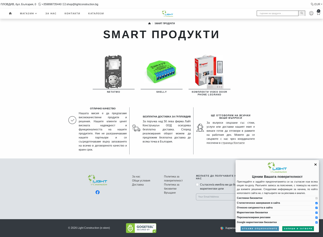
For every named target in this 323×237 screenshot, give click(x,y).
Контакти (72, 13)
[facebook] (98, 192)
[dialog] (277, 196)
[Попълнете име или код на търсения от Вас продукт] (301, 13)
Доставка (138, 184)
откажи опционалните (260, 229)
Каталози (96, 13)
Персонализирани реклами (253, 217)
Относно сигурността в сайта (255, 207)
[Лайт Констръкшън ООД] (97, 181)
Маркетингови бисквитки (252, 212)
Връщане (170, 192)
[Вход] (311, 13)
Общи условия (141, 180)
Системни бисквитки (249, 197)
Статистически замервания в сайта (258, 202)
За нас (51, 13)
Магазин (27, 13)
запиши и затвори (298, 229)
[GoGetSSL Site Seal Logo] (141, 227)
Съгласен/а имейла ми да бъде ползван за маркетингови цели (226, 186)
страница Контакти (233, 142)
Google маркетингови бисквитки (257, 222)
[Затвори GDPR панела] (315, 164)
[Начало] (10, 13)
